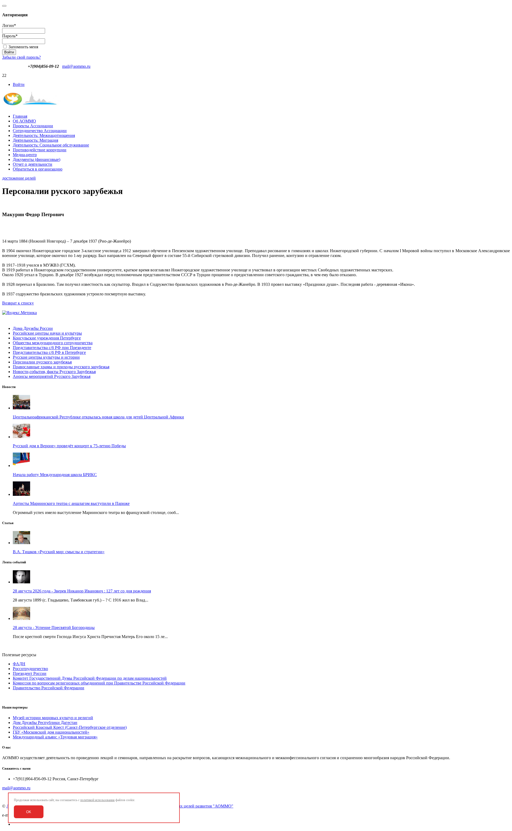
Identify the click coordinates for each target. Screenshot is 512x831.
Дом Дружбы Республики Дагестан (45, 722)
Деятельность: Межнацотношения (44, 135)
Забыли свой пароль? (21, 57)
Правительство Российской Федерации (48, 688)
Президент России (29, 673)
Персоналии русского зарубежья (42, 362)
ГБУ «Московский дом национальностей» (51, 732)
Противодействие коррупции (39, 150)
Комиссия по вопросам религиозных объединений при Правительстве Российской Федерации (99, 683)
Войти (19, 84)
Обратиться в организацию (37, 169)
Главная (20, 116)
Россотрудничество (30, 668)
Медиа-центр (25, 154)
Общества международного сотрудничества (53, 343)
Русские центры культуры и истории (46, 357)
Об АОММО (24, 121)
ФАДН (19, 664)
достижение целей (19, 178)
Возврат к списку (18, 303)
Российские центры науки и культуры (47, 333)
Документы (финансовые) (36, 159)
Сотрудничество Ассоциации (40, 130)
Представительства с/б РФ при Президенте (52, 347)
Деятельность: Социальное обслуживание (51, 145)
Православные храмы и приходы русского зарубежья (61, 367)
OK (28, 812)
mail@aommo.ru (76, 66)
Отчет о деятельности (32, 164)
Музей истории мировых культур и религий (53, 717)
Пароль (10, 36)
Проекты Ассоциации (33, 126)
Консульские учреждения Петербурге (47, 338)
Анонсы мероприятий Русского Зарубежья (51, 376)
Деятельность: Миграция (35, 140)
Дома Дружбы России (33, 328)
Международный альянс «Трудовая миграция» (55, 737)
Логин (9, 25)
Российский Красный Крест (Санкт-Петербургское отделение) (70, 727)
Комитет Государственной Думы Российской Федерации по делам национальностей (90, 678)
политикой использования (97, 800)
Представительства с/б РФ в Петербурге (49, 352)
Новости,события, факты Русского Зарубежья (54, 371)
